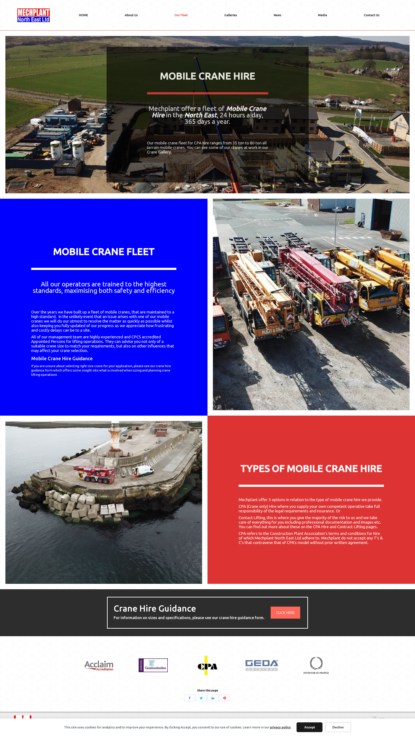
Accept (309, 727)
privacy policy (280, 727)
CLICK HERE (285, 613)
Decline (338, 727)
